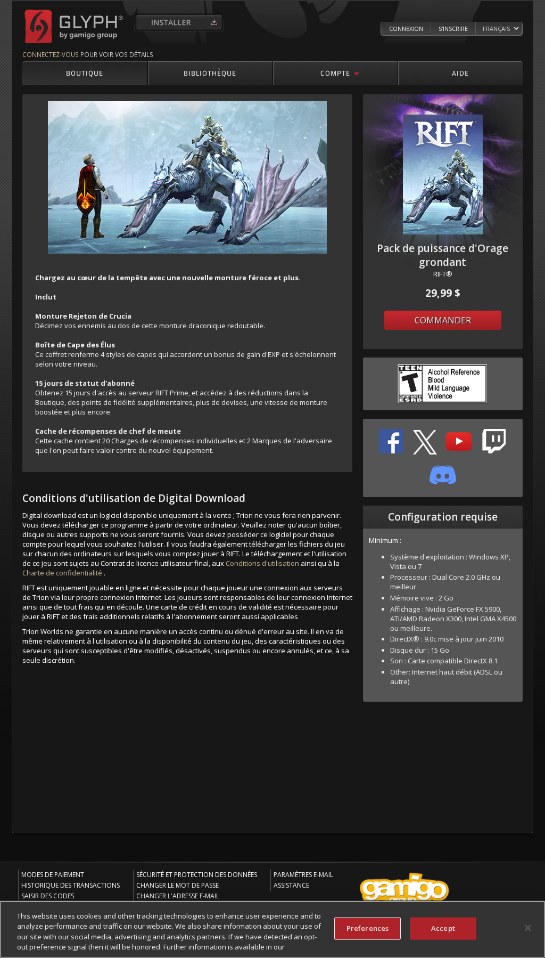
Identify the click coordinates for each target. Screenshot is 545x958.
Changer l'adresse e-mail (177, 895)
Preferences (367, 928)
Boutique (84, 72)
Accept (443, 928)
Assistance (291, 885)
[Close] (528, 927)
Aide (460, 72)
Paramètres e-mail (303, 874)
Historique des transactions (70, 885)
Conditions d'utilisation (262, 563)
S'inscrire (453, 29)
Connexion (406, 29)
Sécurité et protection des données (196, 874)
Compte (335, 72)
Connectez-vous (50, 54)
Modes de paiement (52, 874)
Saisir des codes (47, 895)
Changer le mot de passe (177, 885)
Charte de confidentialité (62, 573)
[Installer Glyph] (179, 22)
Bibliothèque (210, 72)
